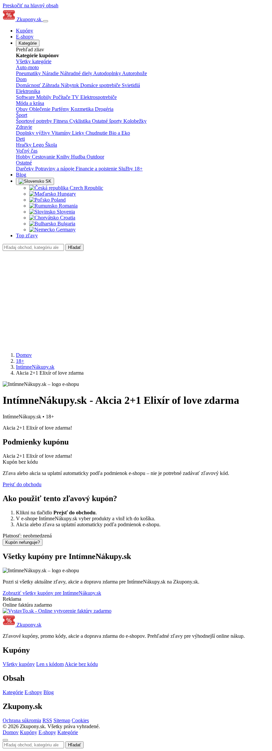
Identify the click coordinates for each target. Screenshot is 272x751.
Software (26, 97)
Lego (39, 145)
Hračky (24, 145)
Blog (21, 174)
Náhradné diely (76, 73)
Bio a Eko (119, 133)
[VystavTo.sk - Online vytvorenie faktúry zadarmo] (57, 611)
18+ (138, 168)
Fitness (61, 121)
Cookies (80, 720)
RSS (47, 720)
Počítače (62, 97)
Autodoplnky (107, 73)
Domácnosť (29, 85)
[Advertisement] (136, 300)
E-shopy (25, 36)
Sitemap (61, 720)
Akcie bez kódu (81, 664)
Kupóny (24, 30)
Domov (24, 355)
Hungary (66, 194)
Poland (58, 200)
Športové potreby (34, 121)
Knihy (63, 157)
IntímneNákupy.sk (35, 367)
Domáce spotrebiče (101, 85)
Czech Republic (85, 188)
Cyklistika (80, 121)
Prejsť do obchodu (22, 484)
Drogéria (104, 109)
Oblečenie (40, 109)
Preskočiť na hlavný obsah (30, 5)
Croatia (67, 217)
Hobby (24, 157)
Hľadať (74, 247)
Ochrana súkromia (22, 720)
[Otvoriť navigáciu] (45, 21)
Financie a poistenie (97, 168)
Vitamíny (61, 133)
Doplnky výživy (33, 133)
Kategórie (28, 43)
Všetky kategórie (33, 61)
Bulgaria (65, 223)
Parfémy (61, 109)
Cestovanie (44, 157)
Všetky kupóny (19, 664)
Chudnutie (97, 133)
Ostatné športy (107, 121)
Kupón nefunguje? (22, 542)
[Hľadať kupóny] (5, 740)
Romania (67, 206)
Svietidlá (131, 85)
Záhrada (51, 85)
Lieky (79, 133)
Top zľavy (27, 235)
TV (76, 97)
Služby (126, 168)
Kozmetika (83, 109)
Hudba (79, 157)
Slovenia (65, 211)
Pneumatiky (29, 73)
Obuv (22, 109)
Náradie (51, 73)
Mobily (44, 97)
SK (47, 181)
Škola (51, 145)
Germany (65, 229)
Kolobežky (135, 121)
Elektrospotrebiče (98, 97)
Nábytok (70, 85)
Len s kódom (50, 664)
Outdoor (95, 157)
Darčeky (25, 168)
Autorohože (134, 73)
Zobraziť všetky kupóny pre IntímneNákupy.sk (52, 593)
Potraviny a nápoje (55, 168)
